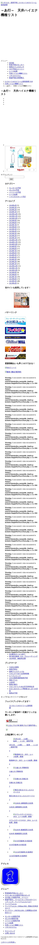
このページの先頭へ (8, 942)
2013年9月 (13, 272)
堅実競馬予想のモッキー (14, 893)
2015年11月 (13, 216)
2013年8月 (13, 274)
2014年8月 (13, 249)
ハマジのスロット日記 (17, 196)
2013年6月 (13, 279)
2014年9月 (13, 246)
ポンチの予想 (14, 190)
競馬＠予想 (13, 693)
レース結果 (13, 71)
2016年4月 (13, 205)
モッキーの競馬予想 (12, 916)
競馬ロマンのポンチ (16, 67)
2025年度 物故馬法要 (17, 658)
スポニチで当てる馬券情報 (19, 673)
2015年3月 (13, 233)
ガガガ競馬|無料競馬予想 (18, 678)
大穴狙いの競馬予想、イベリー (16, 897)
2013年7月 (13, 277)
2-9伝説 (12, 682)
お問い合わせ (10, 933)
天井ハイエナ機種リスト (18, 73)
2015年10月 (13, 218)
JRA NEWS (16, 372)
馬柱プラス (13, 680)
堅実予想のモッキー (16, 65)
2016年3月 (13, 207)
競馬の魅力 (13, 684)
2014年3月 (13, 259)
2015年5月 (13, 229)
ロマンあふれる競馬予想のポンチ (17, 895)
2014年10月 (13, 244)
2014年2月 (13, 261)
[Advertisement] (19, 38)
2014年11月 (13, 242)
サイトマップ (10, 931)
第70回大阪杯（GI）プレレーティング (23, 656)
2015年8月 (13, 223)
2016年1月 (13, 212)
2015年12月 (13, 214)
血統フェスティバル (16, 671)
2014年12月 (13, 240)
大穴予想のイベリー (16, 69)
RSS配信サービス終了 (17, 654)
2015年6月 (13, 227)
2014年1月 (13, 264)
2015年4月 (13, 231)
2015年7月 (13, 225)
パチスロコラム (15, 75)
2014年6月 (13, 253)
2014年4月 (13, 257)
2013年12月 (13, 266)
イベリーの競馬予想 (12, 921)
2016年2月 (13, 210)
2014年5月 (13, 255)
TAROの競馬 (14, 667)
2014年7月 (13, 251)
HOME (11, 63)
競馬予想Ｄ (13, 669)
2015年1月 (13, 238)
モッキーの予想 (15, 188)
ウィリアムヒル (11, 904)
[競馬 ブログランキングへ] (12, 723)
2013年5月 (13, 281)
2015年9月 (13, 220)
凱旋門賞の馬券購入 (16, 78)
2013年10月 (13, 270)
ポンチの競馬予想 (11, 918)
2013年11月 (13, 268)
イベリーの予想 (15, 192)
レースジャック (15, 676)
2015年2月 (13, 236)
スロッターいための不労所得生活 (21, 686)
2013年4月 (13, 283)
